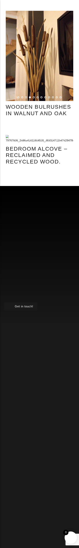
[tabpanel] (39, 56)
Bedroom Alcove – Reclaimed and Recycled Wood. (36, 155)
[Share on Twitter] (13, 124)
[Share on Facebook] (8, 124)
